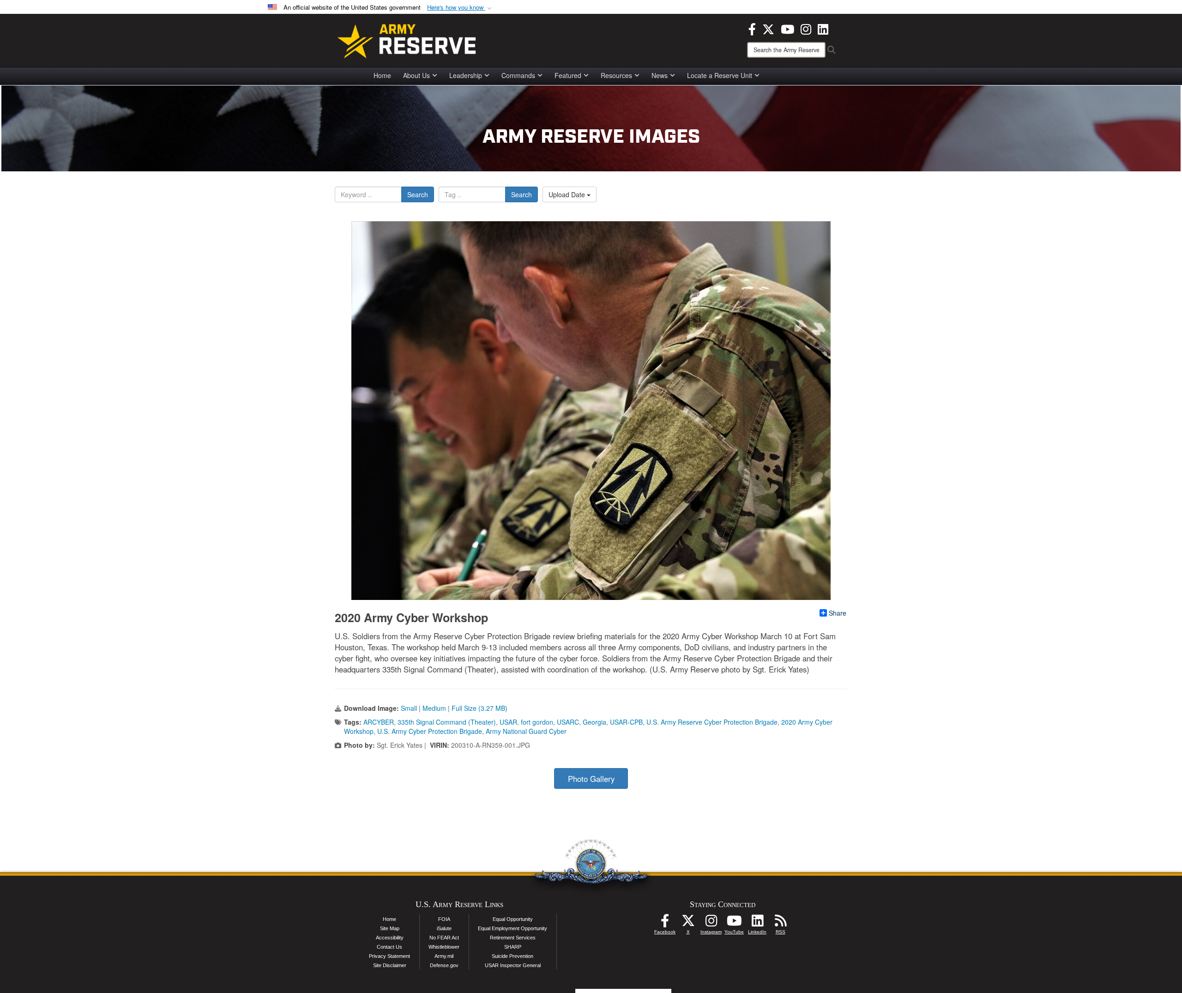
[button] (460, 7)
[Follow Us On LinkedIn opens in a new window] (757, 923)
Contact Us (389, 947)
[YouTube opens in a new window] (787, 28)
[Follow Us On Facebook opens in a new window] (664, 923)
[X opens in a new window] (768, 28)
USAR (508, 722)
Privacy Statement (389, 956)
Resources (616, 75)
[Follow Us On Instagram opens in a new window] (711, 923)
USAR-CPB (626, 722)
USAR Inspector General (513, 965)
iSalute (444, 928)
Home (382, 75)
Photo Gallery (591, 778)
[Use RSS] (780, 923)
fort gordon (537, 722)
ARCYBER (378, 722)
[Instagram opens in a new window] (806, 28)
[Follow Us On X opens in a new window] (688, 923)
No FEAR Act (444, 937)
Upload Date (568, 194)
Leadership (465, 75)
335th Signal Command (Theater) (447, 722)
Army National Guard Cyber (526, 731)
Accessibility (390, 937)
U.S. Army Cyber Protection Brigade (429, 731)
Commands (518, 75)
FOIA (444, 919)
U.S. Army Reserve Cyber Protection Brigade (712, 722)
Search (417, 194)
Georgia (594, 722)
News (659, 75)
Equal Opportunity (513, 919)
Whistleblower (443, 947)
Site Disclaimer (389, 965)
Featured (568, 75)
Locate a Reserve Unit (719, 75)
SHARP (512, 947)
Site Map (389, 928)
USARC (568, 722)
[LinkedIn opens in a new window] (823, 28)
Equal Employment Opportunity (512, 928)
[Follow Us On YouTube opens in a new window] (734, 923)
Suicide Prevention (512, 956)
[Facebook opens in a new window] (752, 28)
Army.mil (443, 956)
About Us (416, 75)
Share (837, 613)
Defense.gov (444, 965)
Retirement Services (513, 937)
